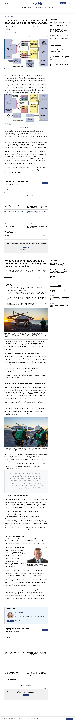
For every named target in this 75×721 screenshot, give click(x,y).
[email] (30, 36)
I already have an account (26, 249)
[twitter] (26, 36)
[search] (7, 3)
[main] (37, 719)
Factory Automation (27, 10)
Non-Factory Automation (39, 10)
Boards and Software (61, 10)
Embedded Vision (50, 10)
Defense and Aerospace (9, 16)
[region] (26, 238)
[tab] (7, 235)
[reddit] (28, 36)
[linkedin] (24, 36)
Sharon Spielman (8, 277)
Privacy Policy (35, 718)
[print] (47, 36)
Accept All (69, 718)
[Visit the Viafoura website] (44, 240)
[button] (5, 3)
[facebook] (22, 36)
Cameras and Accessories (15, 10)
